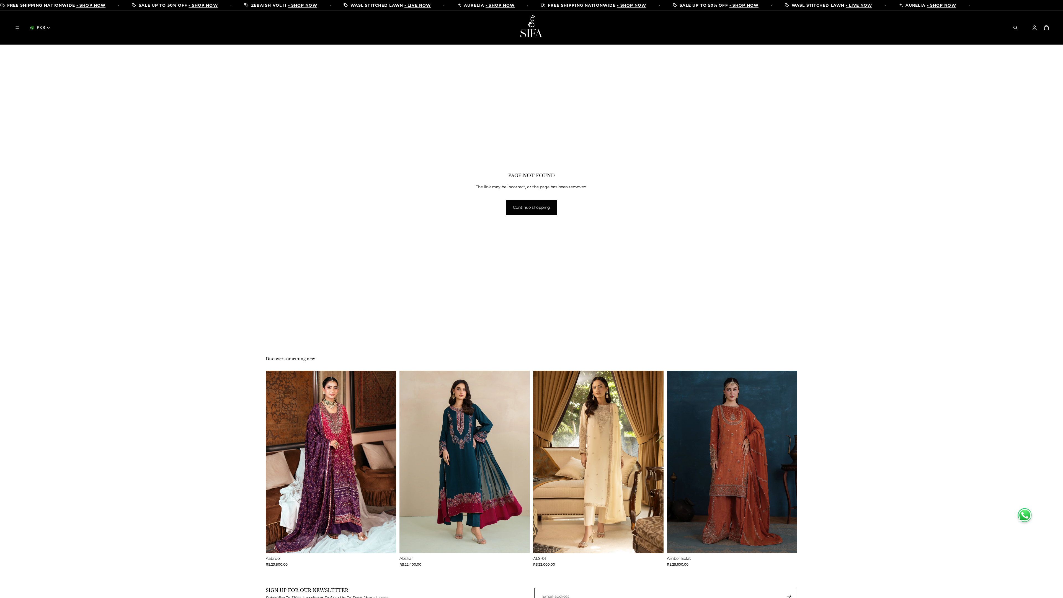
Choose (392, 544)
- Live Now (417, 5)
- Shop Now (90, 5)
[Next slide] (388, 462)
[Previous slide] (274, 462)
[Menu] (17, 27)
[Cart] (1046, 28)
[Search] (1015, 28)
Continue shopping (531, 207)
